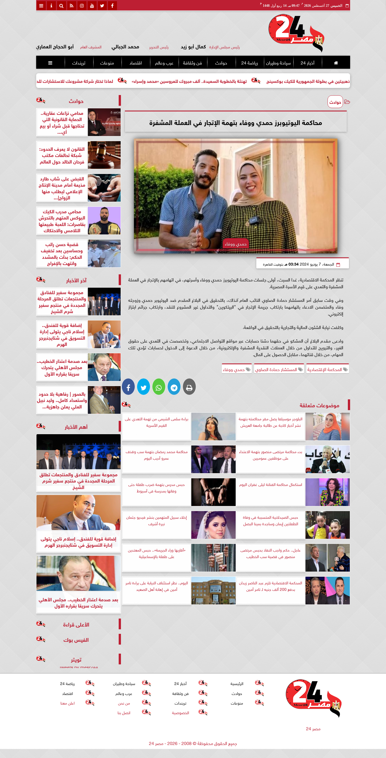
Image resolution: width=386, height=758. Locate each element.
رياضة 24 (249, 62)
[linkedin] (81, 5)
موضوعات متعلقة (319, 404)
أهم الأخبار (76, 426)
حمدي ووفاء (234, 369)
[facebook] (112, 5)
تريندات (78, 62)
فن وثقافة (192, 62)
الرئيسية (237, 682)
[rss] (71, 5)
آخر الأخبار (76, 279)
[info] (51, 5)
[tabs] (41, 5)
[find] (61, 5)
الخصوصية (180, 712)
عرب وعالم (164, 62)
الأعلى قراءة (76, 623)
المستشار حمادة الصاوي (276, 369)
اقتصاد (135, 62)
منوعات (107, 62)
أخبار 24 (307, 62)
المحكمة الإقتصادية (325, 369)
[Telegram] (174, 386)
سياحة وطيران (278, 62)
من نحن (124, 702)
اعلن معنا (67, 702)
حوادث (221, 62)
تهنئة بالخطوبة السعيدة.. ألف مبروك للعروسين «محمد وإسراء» (220, 80)
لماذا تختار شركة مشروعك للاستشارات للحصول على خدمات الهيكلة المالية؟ (75, 80)
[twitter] (102, 5)
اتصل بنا (124, 712)
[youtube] (92, 5)
